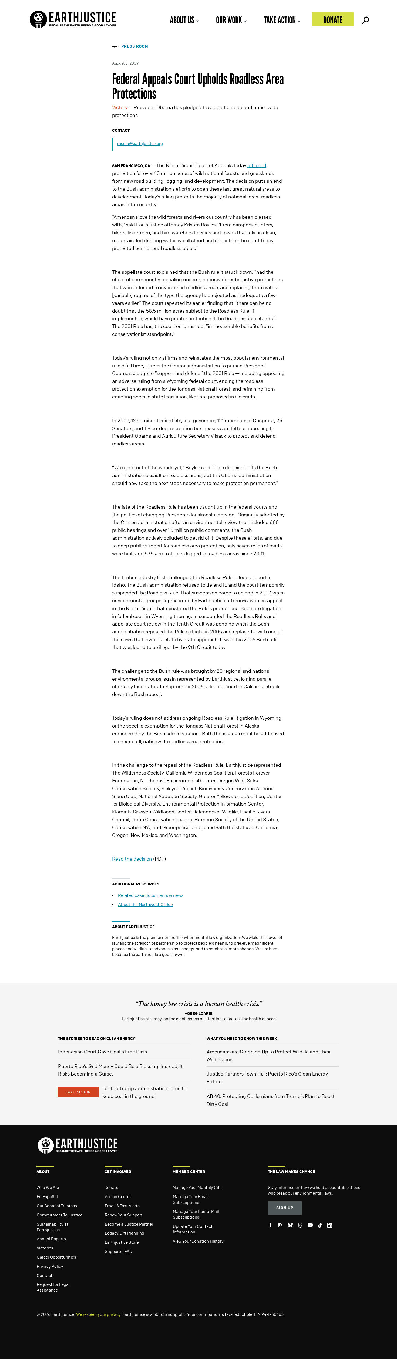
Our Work (229, 19)
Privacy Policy (50, 1266)
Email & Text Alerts (122, 1205)
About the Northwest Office (145, 904)
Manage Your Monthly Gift (197, 1187)
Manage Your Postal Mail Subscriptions (196, 1214)
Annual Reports (51, 1238)
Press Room (134, 46)
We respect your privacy (98, 1314)
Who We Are (47, 1187)
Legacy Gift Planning (124, 1233)
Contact (44, 1275)
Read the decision (132, 859)
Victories (45, 1247)
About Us (182, 19)
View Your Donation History (198, 1241)
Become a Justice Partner (129, 1224)
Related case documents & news (150, 895)
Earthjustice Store (122, 1242)
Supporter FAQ (118, 1251)
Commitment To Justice (59, 1215)
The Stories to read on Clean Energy (96, 1038)
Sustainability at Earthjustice (52, 1226)
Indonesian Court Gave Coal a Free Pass (102, 1051)
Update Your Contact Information (193, 1229)
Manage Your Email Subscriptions (191, 1199)
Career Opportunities (56, 1257)
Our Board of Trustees (57, 1205)
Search (364, 19)
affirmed (256, 165)
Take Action (280, 19)
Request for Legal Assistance (53, 1287)
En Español (47, 1196)
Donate (332, 19)
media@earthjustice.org (140, 143)
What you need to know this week (242, 1038)
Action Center (118, 1196)
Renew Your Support (124, 1215)
